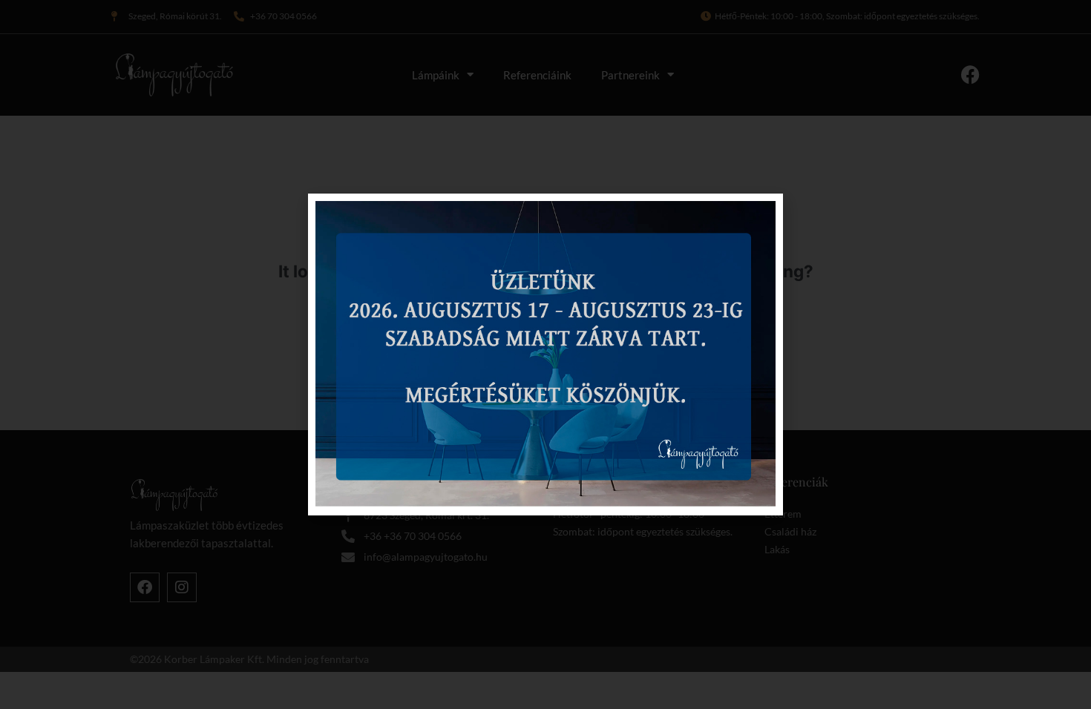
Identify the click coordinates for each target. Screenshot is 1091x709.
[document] (545, 354)
